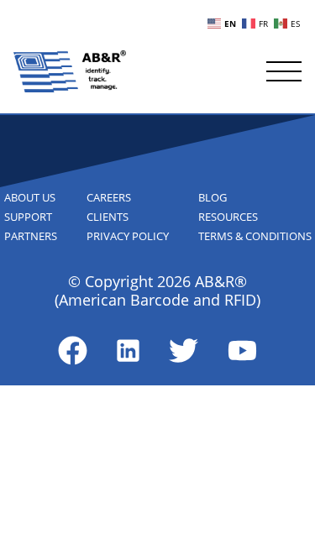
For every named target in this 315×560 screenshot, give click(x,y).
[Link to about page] (72, 350)
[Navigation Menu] (284, 71)
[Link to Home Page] (69, 71)
